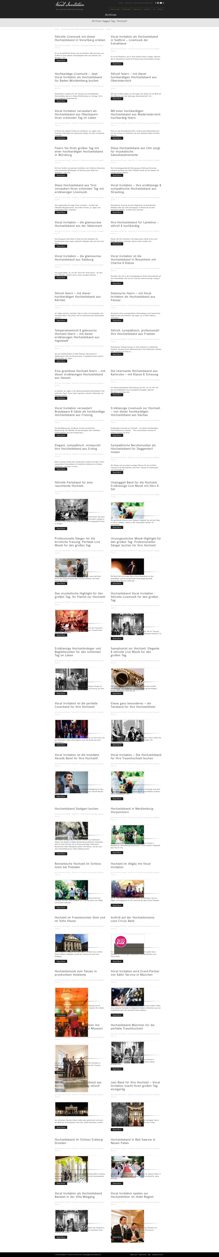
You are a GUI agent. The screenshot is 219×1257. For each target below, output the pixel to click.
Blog (149, 1255)
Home (57, 29)
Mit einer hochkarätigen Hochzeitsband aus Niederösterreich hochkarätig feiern (136, 114)
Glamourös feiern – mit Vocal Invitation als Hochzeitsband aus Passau (133, 297)
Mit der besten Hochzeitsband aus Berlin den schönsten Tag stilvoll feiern (78, 1086)
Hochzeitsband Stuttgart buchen (76, 808)
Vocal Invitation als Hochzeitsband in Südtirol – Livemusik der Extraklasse (134, 40)
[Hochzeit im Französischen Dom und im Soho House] (72, 940)
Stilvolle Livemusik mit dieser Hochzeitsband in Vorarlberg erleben (82, 29)
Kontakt (120, 3)
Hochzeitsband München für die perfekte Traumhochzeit (133, 1026)
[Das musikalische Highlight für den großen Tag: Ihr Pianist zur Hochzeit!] (72, 616)
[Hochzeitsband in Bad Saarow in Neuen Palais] (128, 1162)
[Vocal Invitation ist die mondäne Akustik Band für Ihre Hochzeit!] (72, 778)
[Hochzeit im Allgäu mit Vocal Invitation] (128, 886)
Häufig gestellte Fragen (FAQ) (142, 3)
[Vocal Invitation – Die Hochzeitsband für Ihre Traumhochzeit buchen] (128, 778)
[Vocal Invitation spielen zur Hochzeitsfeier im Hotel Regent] (128, 1216)
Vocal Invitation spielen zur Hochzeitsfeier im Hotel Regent (132, 1195)
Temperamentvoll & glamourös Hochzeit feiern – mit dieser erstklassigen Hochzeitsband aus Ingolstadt (77, 335)
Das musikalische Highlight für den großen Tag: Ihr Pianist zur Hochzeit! (80, 595)
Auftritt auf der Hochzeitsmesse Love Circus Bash (132, 919)
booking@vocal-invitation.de (92, 1255)
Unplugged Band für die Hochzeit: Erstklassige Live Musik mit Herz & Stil (135, 486)
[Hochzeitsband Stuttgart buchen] (72, 828)
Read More (61, 60)
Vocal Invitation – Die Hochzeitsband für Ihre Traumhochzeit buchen (136, 756)
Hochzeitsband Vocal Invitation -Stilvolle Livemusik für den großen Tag (134, 597)
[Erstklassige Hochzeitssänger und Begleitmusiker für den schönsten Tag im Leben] (72, 675)
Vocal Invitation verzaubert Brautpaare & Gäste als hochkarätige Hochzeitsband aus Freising (80, 411)
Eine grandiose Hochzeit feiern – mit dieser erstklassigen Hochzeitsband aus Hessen (80, 374)
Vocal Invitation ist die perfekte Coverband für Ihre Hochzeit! (76, 705)
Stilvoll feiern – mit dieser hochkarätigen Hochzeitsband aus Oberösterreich (134, 77)
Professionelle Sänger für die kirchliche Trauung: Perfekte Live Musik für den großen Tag (77, 542)
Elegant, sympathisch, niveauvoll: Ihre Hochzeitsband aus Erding (78, 447)
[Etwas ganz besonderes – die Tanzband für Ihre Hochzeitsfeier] (128, 726)
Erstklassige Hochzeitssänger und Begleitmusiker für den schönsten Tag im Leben (78, 652)
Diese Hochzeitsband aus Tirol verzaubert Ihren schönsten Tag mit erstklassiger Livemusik (79, 189)
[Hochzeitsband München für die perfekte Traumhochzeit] (128, 1048)
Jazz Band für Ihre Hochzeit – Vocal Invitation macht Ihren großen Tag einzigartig (135, 1086)
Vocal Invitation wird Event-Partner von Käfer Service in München (135, 973)
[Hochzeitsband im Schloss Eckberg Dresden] (72, 1162)
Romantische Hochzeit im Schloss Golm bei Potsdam (78, 865)
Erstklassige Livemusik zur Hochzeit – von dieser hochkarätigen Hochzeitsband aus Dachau (135, 411)
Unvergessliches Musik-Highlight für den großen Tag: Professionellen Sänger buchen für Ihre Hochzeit (136, 542)
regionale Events (157, 1255)
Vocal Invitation (61, 1255)
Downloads (128, 3)
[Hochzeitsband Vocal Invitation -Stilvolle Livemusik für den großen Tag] (128, 620)
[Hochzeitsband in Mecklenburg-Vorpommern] (128, 831)
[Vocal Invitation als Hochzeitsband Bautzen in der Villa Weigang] (72, 1216)
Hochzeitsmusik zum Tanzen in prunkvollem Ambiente (76, 973)
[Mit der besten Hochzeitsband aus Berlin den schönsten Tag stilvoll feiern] (72, 1108)
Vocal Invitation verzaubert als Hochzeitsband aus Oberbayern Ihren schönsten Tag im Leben (76, 114)
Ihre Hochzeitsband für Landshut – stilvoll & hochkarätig (134, 224)
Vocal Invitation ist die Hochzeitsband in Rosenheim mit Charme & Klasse (133, 259)
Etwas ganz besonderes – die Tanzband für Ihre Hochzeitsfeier (133, 705)
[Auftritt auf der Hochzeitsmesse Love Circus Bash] (128, 940)
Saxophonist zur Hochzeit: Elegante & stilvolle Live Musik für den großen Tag (135, 652)
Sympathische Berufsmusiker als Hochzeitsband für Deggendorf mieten (133, 449)
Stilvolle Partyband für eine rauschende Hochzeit (74, 484)
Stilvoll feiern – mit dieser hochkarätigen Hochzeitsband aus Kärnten (78, 297)
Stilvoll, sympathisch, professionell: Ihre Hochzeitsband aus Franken (135, 332)
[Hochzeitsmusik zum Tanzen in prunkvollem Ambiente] (72, 994)
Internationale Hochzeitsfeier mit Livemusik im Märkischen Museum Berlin (79, 1028)
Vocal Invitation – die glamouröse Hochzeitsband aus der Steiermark (78, 224)
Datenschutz (142, 1255)
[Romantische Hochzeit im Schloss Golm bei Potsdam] (72, 886)
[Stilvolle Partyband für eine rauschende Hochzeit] (72, 505)
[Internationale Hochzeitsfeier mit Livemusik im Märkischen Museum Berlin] (72, 1051)
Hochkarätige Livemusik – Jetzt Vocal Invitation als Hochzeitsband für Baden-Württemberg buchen (78, 77)
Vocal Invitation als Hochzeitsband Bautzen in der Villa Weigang (78, 1195)
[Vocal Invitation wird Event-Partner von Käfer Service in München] (128, 994)
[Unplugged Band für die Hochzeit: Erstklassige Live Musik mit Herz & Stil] (128, 509)
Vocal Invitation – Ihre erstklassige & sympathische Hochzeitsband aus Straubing (136, 189)
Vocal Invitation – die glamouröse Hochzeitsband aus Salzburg (78, 257)
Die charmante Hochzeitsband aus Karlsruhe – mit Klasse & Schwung (134, 372)
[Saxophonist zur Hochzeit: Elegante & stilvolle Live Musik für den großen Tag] (128, 675)
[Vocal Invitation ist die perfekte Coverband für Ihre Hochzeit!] (72, 726)
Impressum (133, 1255)
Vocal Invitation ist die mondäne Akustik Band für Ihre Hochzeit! (77, 756)
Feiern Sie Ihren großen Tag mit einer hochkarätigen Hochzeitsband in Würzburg (79, 151)
